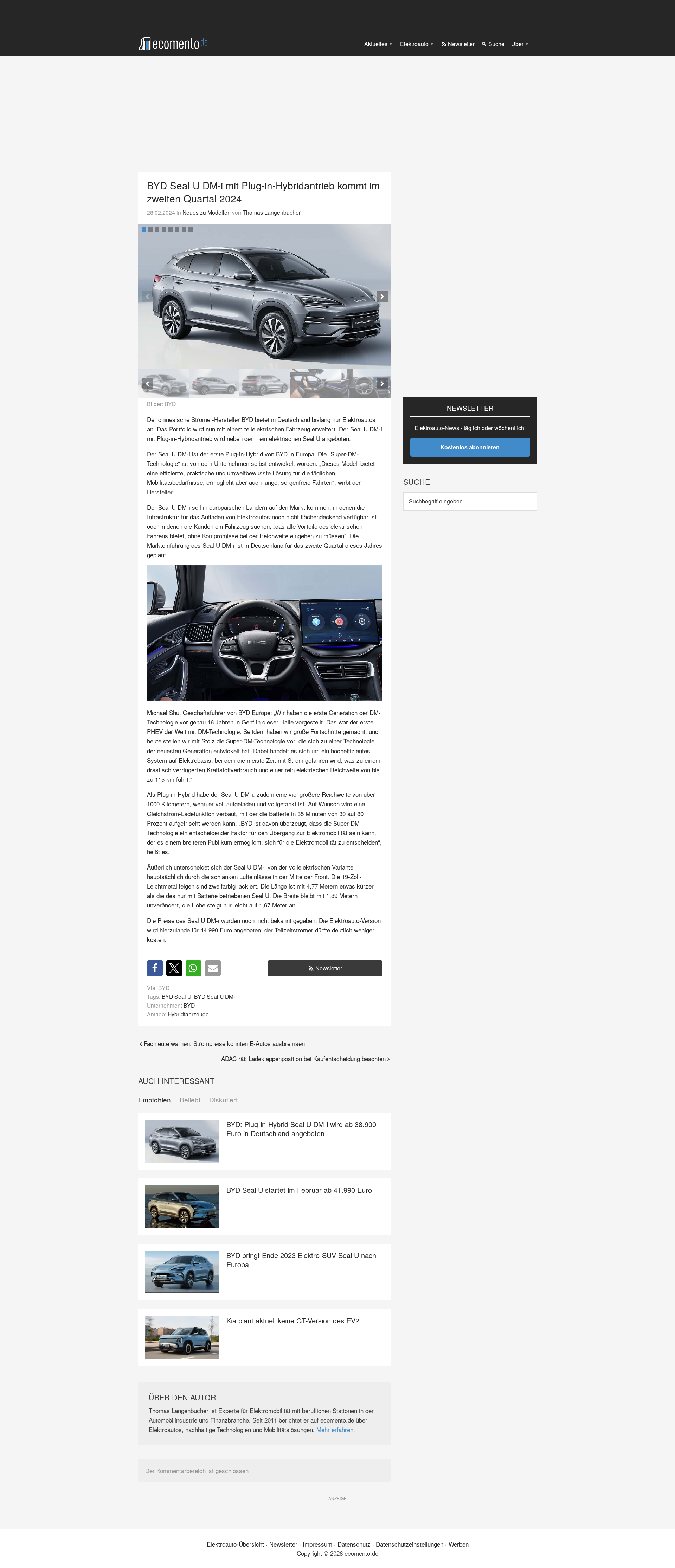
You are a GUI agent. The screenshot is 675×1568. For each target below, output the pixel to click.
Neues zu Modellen (206, 212)
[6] (177, 229)
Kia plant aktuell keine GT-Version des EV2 (292, 1320)
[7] (184, 229)
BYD (189, 1005)
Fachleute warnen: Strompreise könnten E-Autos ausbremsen (224, 1043)
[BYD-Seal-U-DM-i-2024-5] (366, 383)
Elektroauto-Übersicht (235, 1544)
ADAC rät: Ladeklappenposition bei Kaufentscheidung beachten (303, 1058)
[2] (150, 229)
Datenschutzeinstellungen (409, 1544)
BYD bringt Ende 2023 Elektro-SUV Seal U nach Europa (301, 1259)
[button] (382, 296)
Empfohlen (154, 1099)
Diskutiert (223, 1099)
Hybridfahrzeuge (188, 1014)
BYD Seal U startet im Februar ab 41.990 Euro (299, 1190)
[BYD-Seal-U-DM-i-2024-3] (265, 296)
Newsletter (328, 968)
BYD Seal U (176, 996)
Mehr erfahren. (335, 1429)
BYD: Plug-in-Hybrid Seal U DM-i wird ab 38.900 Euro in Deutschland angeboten (301, 1128)
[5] (170, 229)
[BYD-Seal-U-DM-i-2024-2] (214, 383)
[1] (144, 229)
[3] (157, 229)
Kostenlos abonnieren (470, 447)
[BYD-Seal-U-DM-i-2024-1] (264, 383)
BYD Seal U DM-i (215, 996)
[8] (190, 229)
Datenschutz (354, 1544)
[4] (164, 229)
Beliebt (190, 1099)
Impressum (317, 1544)
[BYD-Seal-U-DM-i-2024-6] (315, 383)
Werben (459, 1544)
